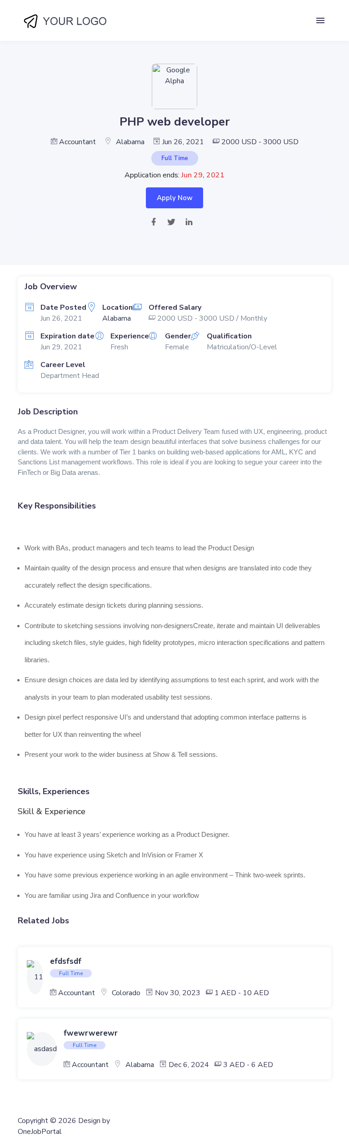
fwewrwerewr (91, 1033)
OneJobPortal (40, 1132)
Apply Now (175, 197)
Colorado (126, 993)
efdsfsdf (65, 961)
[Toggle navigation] (320, 20)
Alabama (130, 142)
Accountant (77, 142)
